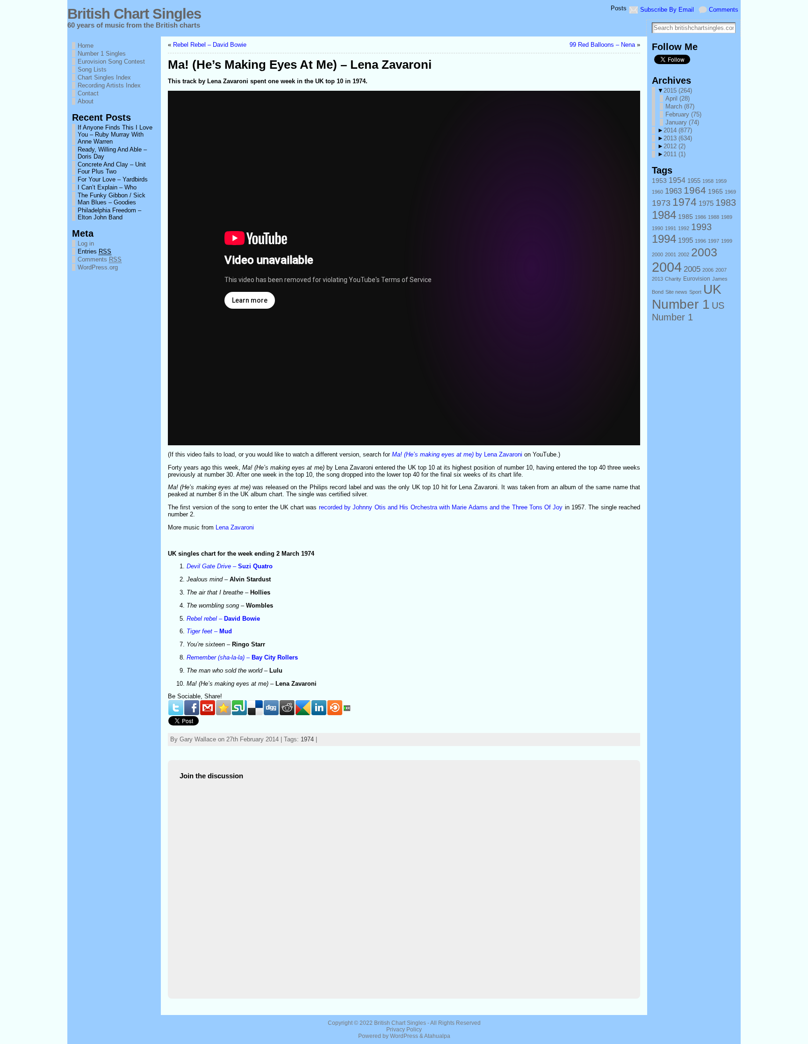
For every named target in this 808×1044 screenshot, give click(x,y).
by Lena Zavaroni (457, 454)
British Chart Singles (134, 14)
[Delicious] (255, 707)
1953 (659, 180)
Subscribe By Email (667, 9)
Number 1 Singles (102, 53)
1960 (657, 192)
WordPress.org (98, 267)
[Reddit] (287, 707)
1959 (721, 181)
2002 (683, 254)
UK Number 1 (686, 297)
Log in (86, 243)
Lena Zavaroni (235, 527)
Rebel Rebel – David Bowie (209, 44)
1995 (685, 240)
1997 (713, 241)
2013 (678, 138)
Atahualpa (437, 1036)
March (679, 106)
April (677, 98)
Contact (88, 93)
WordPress (404, 1036)
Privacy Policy (404, 1029)
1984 (664, 215)
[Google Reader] (303, 707)
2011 (674, 154)
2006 (708, 270)
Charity (673, 279)
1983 (725, 202)
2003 (704, 252)
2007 (721, 270)
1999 (726, 241)
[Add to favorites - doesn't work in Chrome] (223, 707)
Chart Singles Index (104, 77)
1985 (685, 216)
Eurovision (696, 279)
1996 (700, 241)
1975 (706, 203)
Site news (676, 292)
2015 (678, 90)
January (682, 122)
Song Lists (92, 69)
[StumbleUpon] (239, 707)
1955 (693, 180)
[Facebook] (191, 707)
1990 (657, 228)
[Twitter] (175, 707)
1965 (715, 191)
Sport (695, 292)
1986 (700, 217)
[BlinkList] (334, 707)
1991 (670, 228)
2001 (670, 254)
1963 (673, 191)
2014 (678, 130)
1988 (713, 217)
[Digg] (271, 707)
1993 (701, 227)
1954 (677, 180)
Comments (723, 9)
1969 (730, 192)
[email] (207, 707)
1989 (726, 217)
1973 (661, 203)
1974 (307, 739)
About (86, 101)
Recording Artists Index (109, 85)
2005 (692, 269)
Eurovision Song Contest (111, 61)
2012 (674, 146)
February (683, 114)
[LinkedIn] (318, 707)
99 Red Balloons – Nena (602, 44)
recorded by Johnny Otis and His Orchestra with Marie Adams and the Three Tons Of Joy (441, 507)
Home (86, 45)
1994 (664, 238)
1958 (708, 181)
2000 (657, 254)
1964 (695, 190)
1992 (683, 228)
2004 (667, 267)
